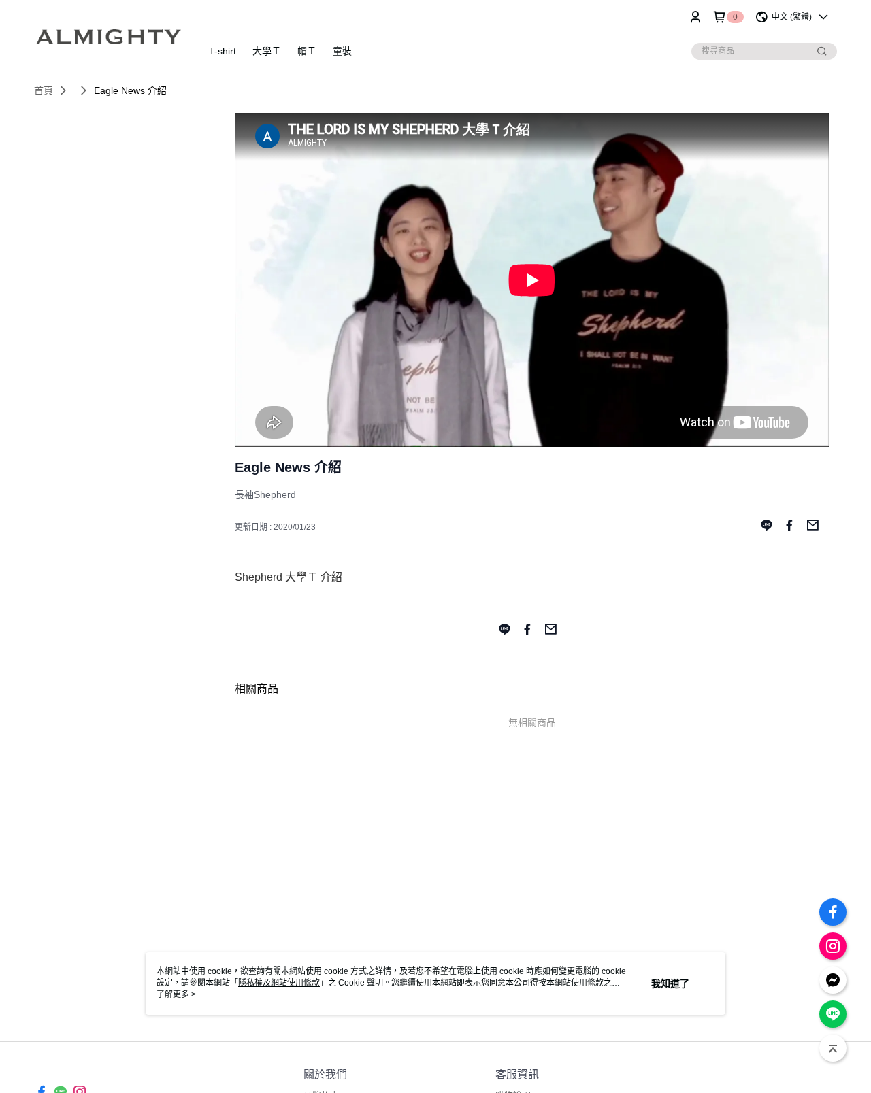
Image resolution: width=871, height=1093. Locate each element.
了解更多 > (176, 994)
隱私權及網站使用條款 (279, 983)
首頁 (43, 90)
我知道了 (670, 983)
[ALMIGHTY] (109, 36)
